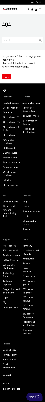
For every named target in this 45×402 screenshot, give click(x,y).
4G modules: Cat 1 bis (11, 128)
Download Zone (10, 201)
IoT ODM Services (30, 115)
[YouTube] (18, 389)
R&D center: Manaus (28, 299)
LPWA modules (10, 152)
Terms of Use (9, 359)
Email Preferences (9, 366)
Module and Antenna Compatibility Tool (9, 211)
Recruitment (28, 276)
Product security (11, 255)
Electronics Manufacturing (29, 109)
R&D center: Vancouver (28, 315)
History (26, 263)
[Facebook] (4, 389)
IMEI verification (10, 260)
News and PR (28, 229)
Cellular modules (11, 107)
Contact (7, 374)
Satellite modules (11, 162)
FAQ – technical (10, 250)
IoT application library (29, 222)
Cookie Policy (9, 349)
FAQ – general (9, 245)
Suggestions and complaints (11, 291)
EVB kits (7, 180)
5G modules (9, 135)
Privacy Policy (9, 354)
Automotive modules (8, 141)
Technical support (7, 282)
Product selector (11, 102)
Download (36, 9)
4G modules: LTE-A (11, 122)
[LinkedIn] (9, 389)
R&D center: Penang (28, 307)
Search (40, 40)
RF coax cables (10, 185)
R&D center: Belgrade (28, 291)
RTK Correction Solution (29, 122)
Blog (24, 201)
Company (27, 245)
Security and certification (28, 323)
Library (26, 206)
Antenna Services (31, 102)
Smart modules (10, 167)
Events (25, 216)
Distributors (28, 258)
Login (32, 2)
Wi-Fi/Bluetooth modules (10, 173)
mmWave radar (10, 157)
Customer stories (31, 211)
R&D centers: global (28, 282)
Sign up (6, 302)
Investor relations (26, 270)
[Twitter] (13, 389)
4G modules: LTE (11, 117)
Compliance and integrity (30, 252)
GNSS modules (10, 148)
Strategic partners (27, 331)
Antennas (7, 112)
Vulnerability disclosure (9, 266)
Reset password (11, 307)
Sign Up (39, 2)
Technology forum (8, 274)
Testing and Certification (28, 130)
